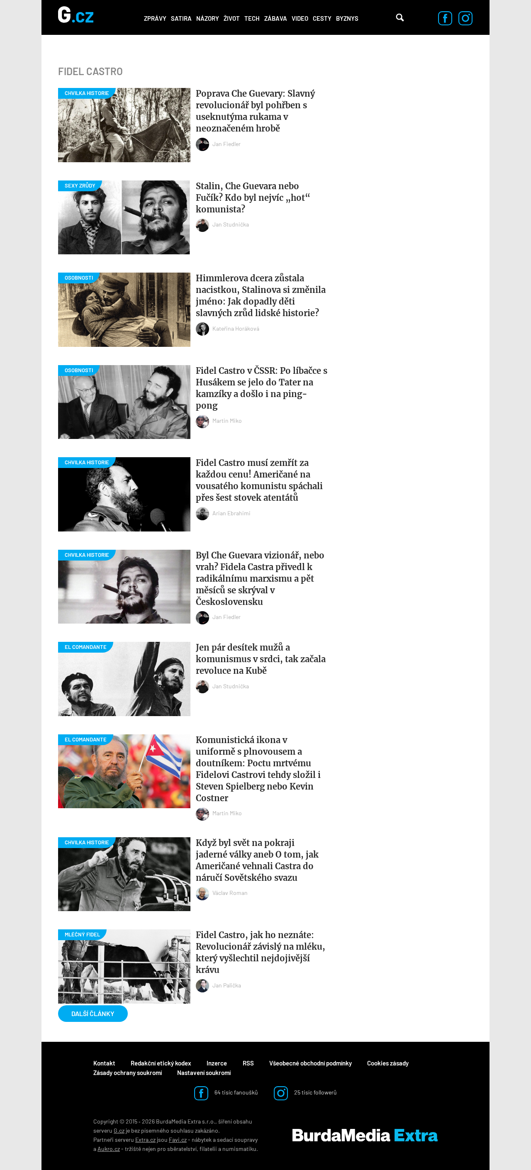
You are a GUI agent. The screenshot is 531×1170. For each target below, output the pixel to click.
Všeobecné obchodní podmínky (310, 1063)
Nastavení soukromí (204, 1072)
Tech (252, 18)
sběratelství (182, 1148)
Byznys (347, 18)
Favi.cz (178, 1139)
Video (300, 18)
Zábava (275, 18)
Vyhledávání (400, 17)
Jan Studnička (230, 224)
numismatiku (239, 1148)
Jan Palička (226, 985)
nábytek (202, 1139)
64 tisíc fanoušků (235, 1092)
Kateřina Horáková (235, 328)
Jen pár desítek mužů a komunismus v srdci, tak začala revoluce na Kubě (261, 659)
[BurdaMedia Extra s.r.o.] (365, 1135)
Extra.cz (145, 1139)
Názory (207, 18)
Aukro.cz (108, 1148)
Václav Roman (230, 892)
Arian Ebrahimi (231, 513)
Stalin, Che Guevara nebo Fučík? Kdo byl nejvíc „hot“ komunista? (253, 197)
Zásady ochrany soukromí (127, 1072)
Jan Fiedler (226, 143)
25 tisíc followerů (315, 1092)
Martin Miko (227, 420)
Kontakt (104, 1063)
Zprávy (155, 18)
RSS (248, 1063)
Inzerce (217, 1063)
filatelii (208, 1148)
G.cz (119, 1130)
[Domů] (75, 17)
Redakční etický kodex (161, 1063)
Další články (92, 1013)
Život (232, 18)
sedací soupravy (237, 1139)
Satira (181, 18)
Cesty (322, 18)
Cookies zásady (388, 1063)
